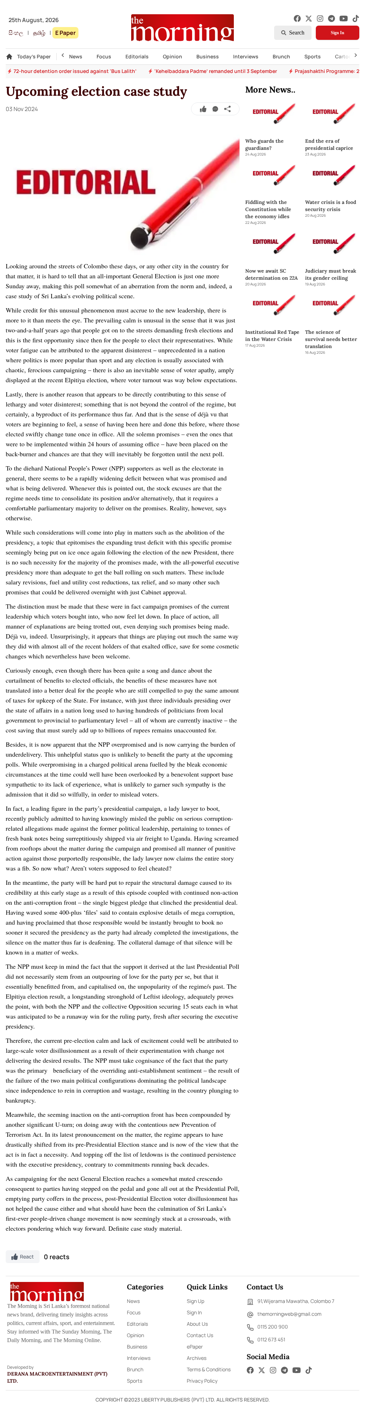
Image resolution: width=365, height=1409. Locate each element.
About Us (197, 1323)
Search (296, 33)
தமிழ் (39, 33)
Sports (312, 56)
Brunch (281, 56)
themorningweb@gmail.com (289, 1313)
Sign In (337, 32)
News (75, 56)
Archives (196, 1358)
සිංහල (16, 33)
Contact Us (200, 1335)
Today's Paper (34, 56)
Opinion (172, 56)
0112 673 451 (271, 1339)
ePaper (195, 1346)
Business (207, 56)
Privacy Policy (202, 1380)
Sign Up (195, 1301)
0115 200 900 (272, 1326)
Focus (104, 56)
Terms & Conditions (209, 1369)
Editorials (137, 56)
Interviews (245, 56)
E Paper (65, 33)
